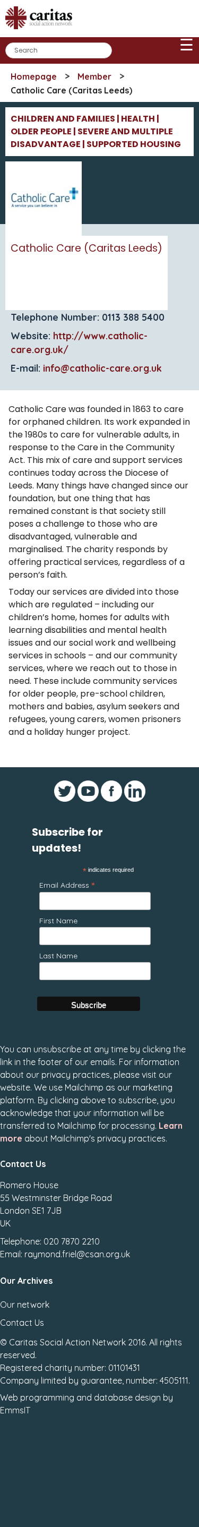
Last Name (58, 955)
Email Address (66, 884)
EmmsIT (15, 1410)
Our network (24, 1304)
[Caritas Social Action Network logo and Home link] (42, 33)
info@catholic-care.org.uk (102, 368)
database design (127, 1397)
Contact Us (22, 1322)
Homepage (34, 76)
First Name (58, 920)
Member (94, 76)
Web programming (37, 1397)
